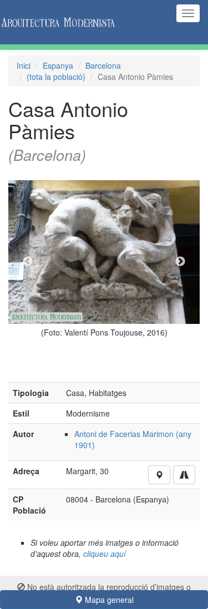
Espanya (58, 65)
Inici (24, 65)
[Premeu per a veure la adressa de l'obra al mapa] (159, 474)
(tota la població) (56, 76)
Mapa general (108, 599)
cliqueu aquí (104, 553)
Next (180, 261)
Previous (27, 261)
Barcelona (103, 65)
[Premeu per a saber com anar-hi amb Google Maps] (184, 474)
